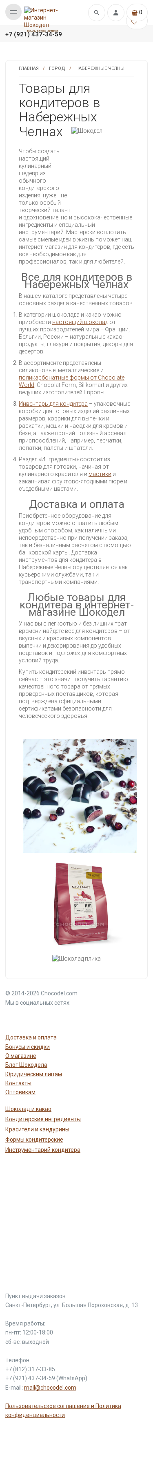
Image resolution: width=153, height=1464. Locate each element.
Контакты (18, 1083)
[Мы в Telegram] (33, 1017)
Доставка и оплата (31, 1037)
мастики (100, 474)
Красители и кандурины (37, 1129)
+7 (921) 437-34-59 (33, 34)
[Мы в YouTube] (13, 1017)
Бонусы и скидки (27, 1047)
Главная (29, 68)
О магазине (20, 1056)
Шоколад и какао (28, 1109)
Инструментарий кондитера (42, 1150)
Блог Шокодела (26, 1065)
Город (57, 68)
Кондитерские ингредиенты (43, 1119)
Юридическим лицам (33, 1074)
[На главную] (42, 18)
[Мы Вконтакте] (52, 1017)
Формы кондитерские (34, 1139)
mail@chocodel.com (50, 1387)
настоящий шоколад (80, 322)
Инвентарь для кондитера (53, 403)
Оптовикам (20, 1092)
